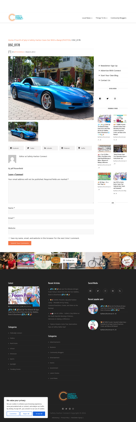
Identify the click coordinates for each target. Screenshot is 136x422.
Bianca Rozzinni (14, 306)
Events (52, 363)
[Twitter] (107, 98)
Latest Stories (27, 306)
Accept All (39, 414)
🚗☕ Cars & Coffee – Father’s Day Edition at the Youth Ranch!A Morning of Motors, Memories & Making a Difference (104, 158)
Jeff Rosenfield (19, 52)
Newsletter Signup (76, 418)
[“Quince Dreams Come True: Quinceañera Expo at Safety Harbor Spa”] (120, 149)
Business (53, 347)
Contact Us (105, 80)
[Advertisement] (68, 6)
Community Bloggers (118, 18)
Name (11, 208)
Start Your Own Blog (109, 75)
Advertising (55, 418)
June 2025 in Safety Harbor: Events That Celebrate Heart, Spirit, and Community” (119, 185)
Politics (12, 338)
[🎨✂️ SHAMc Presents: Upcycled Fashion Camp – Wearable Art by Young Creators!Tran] (120, 119)
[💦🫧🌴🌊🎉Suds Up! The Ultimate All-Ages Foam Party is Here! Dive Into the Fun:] (104, 119)
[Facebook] (100, 98)
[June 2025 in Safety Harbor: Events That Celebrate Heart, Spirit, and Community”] (120, 177)
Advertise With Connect (111, 70)
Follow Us (70, 260)
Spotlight (13, 364)
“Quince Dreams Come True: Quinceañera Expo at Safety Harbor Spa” (119, 156)
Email (11, 218)
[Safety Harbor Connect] (68, 393)
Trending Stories (15, 369)
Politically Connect (16, 333)
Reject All (26, 414)
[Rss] (120, 291)
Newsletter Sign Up (109, 65)
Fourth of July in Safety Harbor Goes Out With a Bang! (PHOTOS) (43, 40)
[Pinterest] (113, 291)
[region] (26, 407)
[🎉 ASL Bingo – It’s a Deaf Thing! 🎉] (104, 177)
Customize (13, 414)
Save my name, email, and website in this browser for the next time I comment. (45, 238)
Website (11, 228)
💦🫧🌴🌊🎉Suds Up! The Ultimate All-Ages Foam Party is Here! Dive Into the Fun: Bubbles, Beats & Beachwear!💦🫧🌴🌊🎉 (104, 129)
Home (10, 40)
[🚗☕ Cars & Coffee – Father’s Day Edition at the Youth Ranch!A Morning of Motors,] (104, 149)
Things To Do (101, 18)
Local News (86, 18)
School (12, 348)
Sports (12, 359)
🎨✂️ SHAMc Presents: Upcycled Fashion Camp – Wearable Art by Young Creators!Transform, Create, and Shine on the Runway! (119, 129)
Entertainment (54, 358)
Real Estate (14, 343)
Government (54, 368)
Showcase (13, 354)
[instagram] (115, 98)
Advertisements (55, 342)
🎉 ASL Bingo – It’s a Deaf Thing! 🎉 (103, 183)
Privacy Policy (65, 418)
